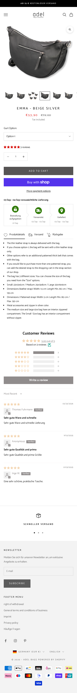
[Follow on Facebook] (5, 641)
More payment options (39, 191)
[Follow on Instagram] (15, 641)
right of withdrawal (14, 604)
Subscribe (17, 583)
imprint (7, 617)
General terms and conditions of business (25, 610)
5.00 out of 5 (48, 341)
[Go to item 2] (21, 95)
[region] (38, 519)
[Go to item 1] (9, 95)
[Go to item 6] (69, 95)
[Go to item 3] (33, 95)
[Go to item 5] (57, 95)
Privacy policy (11, 623)
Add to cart (38, 171)
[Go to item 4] (45, 95)
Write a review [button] (38, 380)
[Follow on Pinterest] (25, 641)
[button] (12, 147)
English (55, 652)
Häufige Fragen (12, 629)
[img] (12, 404)
